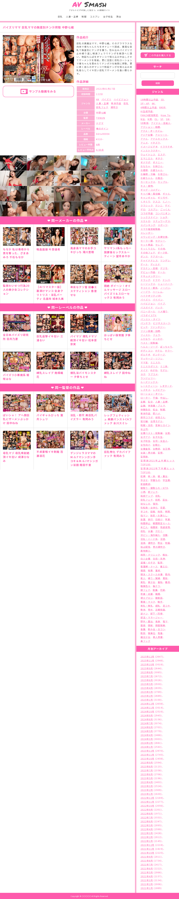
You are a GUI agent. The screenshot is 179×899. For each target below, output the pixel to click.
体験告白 (145, 409)
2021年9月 (147, 856)
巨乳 (60, 16)
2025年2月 (147, 695)
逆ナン (144, 613)
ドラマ (156, 280)
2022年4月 (147, 829)
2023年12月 (147, 750)
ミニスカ (155, 362)
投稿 (152, 511)
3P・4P (145, 103)
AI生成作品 (147, 111)
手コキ (144, 511)
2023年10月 (147, 758)
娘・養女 (163, 476)
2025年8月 (147, 672)
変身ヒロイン (162, 425)
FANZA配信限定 (149, 115)
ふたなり (145, 339)
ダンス (144, 256)
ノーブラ (145, 291)
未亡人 (144, 527)
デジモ (164, 268)
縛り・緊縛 (154, 578)
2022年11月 (147, 801)
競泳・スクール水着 (152, 574)
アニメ (144, 142)
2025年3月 (147, 692)
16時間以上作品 (149, 99)
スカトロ (145, 221)
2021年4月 (147, 876)
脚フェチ (145, 590)
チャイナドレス (149, 260)
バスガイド (147, 307)
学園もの (155, 480)
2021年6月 (147, 868)
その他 (161, 248)
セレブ (159, 244)
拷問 (167, 511)
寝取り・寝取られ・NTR (154, 488)
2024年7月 (147, 723)
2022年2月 (147, 837)
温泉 (143, 543)
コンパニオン (162, 213)
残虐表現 (165, 527)
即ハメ (156, 413)
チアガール (156, 256)
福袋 (143, 570)
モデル (164, 370)
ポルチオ (145, 354)
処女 (155, 409)
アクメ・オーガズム (151, 131)
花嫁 (162, 590)
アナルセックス (159, 138)
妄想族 (144, 456)
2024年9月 (147, 715)
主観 (143, 401)
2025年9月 (147, 668)
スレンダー (147, 233)
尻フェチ (153, 492)
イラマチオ (166, 146)
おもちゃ (145, 166)
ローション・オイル (152, 393)
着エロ (164, 566)
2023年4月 (147, 782)
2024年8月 (147, 719)
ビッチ (144, 327)
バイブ (161, 303)
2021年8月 (147, 860)
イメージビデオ (149, 146)
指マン (144, 515)
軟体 (143, 609)
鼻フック (145, 641)
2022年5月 (147, 825)
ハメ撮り (162, 311)
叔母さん (160, 417)
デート (144, 264)
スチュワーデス (161, 221)
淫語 (162, 539)
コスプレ (95, 16)
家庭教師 (145, 484)
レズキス (145, 390)
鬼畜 (160, 633)
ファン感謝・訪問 (150, 331)
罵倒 (165, 578)
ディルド (155, 264)
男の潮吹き (159, 547)
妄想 (160, 452)
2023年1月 (147, 794)
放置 (143, 519)
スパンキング (148, 225)
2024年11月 (147, 707)
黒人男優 (158, 637)
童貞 (157, 570)
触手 (160, 601)
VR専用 (145, 123)
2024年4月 (147, 735)
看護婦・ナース (149, 566)
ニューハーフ (165, 284)
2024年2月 (147, 743)
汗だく (159, 531)
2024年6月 (147, 727)
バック (158, 307)
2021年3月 (147, 880)
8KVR (162, 107)
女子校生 (108, 16)
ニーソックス (148, 284)
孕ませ (144, 480)
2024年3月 (147, 739)
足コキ (166, 605)
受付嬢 (144, 421)
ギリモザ (162, 197)
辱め (150, 609)
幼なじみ (145, 503)
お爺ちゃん (147, 178)
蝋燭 (157, 594)
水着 (150, 531)
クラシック (147, 205)
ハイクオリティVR (151, 295)
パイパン (157, 299)
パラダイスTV (148, 315)
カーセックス (148, 182)
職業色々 (145, 586)
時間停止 (145, 523)
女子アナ (145, 437)
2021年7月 (147, 864)
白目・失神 (159, 558)
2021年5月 (147, 872)
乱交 (150, 401)
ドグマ (99, 123)
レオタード (166, 386)
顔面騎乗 (160, 625)
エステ (161, 154)
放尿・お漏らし (159, 515)
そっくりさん (148, 248)
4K (97, 99)
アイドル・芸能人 (161, 123)
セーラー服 (147, 240)
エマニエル (147, 158)
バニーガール (148, 311)
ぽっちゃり (166, 346)
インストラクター (150, 150)
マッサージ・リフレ (152, 358)
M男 (150, 119)
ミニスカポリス (149, 366)
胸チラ (156, 586)
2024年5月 (147, 731)
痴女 (165, 554)
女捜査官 (145, 448)
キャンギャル (148, 197)
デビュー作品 (148, 272)
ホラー (168, 350)
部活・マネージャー (151, 617)
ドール (161, 272)
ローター (145, 397)
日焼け (159, 519)
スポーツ (162, 225)
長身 (157, 621)
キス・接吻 (147, 186)
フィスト (145, 335)
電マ (165, 621)
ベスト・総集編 (149, 342)
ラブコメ (153, 374)
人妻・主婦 (72, 16)
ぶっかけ (157, 339)
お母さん (163, 174)
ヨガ (143, 374)
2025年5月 (147, 684)
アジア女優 (147, 134)
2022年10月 (147, 805)
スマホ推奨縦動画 (150, 229)
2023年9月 (147, 762)
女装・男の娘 (148, 452)
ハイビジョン (121, 99)
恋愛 (162, 507)
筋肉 (167, 574)
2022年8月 (147, 813)
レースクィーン (149, 386)
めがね (154, 370)
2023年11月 (147, 754)
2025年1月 (147, 699)
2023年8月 (147, 766)
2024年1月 (147, 746)
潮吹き (114, 107)
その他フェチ (148, 252)
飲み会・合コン (156, 629)
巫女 (165, 499)
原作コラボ (147, 417)
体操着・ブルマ (156, 405)
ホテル (158, 350)
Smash (89, 4)
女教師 (156, 448)
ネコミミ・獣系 (149, 288)
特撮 (167, 543)
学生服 (166, 480)
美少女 (151, 582)
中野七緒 (101, 112)
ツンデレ (165, 260)
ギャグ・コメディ (150, 189)
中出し (164, 397)
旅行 (150, 519)
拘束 (160, 511)
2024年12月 (147, 703)
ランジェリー (148, 378)
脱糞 (155, 590)
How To (165, 115)
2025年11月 (147, 660)
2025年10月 (147, 664)
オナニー (158, 162)
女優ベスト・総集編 (152, 433)
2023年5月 (147, 778)
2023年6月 (147, 774)
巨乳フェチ (102, 107)
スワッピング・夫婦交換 (154, 237)
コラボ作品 (147, 213)
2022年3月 (147, 833)
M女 (143, 119)
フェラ (156, 335)
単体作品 (116, 103)
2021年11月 (147, 849)
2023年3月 (147, 786)
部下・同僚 (156, 613)
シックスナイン (149, 217)
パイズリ (106, 99)
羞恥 (160, 582)
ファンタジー (157, 327)
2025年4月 (147, 688)
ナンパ (166, 280)
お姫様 (144, 170)
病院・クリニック (150, 554)
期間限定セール (161, 523)
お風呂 (159, 178)
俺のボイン (102, 128)
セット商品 (147, 244)
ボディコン (147, 350)
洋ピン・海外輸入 (150, 535)
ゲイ (167, 205)
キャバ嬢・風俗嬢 (150, 193)
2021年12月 (147, 845)
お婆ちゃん (156, 170)
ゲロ (143, 209)
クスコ (156, 201)
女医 (167, 433)
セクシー (160, 240)
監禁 (160, 562)
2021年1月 (147, 888)
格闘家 (154, 527)
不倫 (155, 397)
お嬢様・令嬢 (148, 174)
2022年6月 (147, 821)
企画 (143, 405)
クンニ (159, 205)
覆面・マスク (148, 601)
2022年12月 (147, 798)
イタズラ (155, 142)
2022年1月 (147, 841)
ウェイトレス (148, 154)
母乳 (143, 531)
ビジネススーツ (161, 323)
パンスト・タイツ (150, 319)
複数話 (159, 598)
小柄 (143, 492)
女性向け (145, 444)
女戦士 (156, 444)
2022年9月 (147, 809)
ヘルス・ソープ (149, 346)
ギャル (166, 193)
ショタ (164, 217)
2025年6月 (147, 680)
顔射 (150, 625)
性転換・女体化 (149, 507)
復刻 (155, 503)
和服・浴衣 (147, 425)
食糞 (143, 629)
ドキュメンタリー (150, 276)
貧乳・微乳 (147, 605)
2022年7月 (147, 817)
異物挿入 (145, 550)
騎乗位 (151, 633)
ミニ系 (164, 366)
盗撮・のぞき (148, 562)
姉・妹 (151, 476)
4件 (98, 144)
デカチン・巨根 (149, 268)
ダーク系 (162, 252)
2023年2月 (147, 790)
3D (162, 99)
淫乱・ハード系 (149, 539)
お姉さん (158, 166)
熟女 (118, 16)
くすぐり (145, 201)
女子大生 (157, 437)
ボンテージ (159, 354)
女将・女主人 (160, 441)
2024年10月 (147, 711)
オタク (159, 158)
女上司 (144, 429)
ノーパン (165, 288)
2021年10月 (147, 852)
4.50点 (100, 149)
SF (161, 119)
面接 (143, 625)
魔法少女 (145, 637)
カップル (163, 182)
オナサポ (145, 162)
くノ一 (166, 201)
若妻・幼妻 (147, 594)
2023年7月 (147, 770)
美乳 (143, 582)
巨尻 (157, 499)
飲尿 (143, 633)
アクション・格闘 (150, 127)
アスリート (161, 134)
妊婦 (143, 476)
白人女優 (145, 558)
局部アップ (147, 495)
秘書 (150, 570)
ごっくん (165, 209)
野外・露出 (147, 621)
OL (156, 119)
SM (167, 119)
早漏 (167, 519)
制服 (84, 16)
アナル (144, 138)
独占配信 (145, 547)
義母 (167, 582)
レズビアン (159, 390)
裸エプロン (147, 598)
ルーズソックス (149, 382)
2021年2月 (147, 884)
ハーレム (157, 291)
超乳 (157, 605)
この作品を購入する (160, 55)
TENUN (100, 118)
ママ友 (144, 362)
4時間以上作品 (149, 107)
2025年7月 (147, 676)
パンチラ (145, 323)
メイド (144, 370)
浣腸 (165, 535)
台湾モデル (156, 421)
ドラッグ (145, 280)
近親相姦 (160, 609)
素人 (143, 578)
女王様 (166, 448)
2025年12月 (147, 656)
